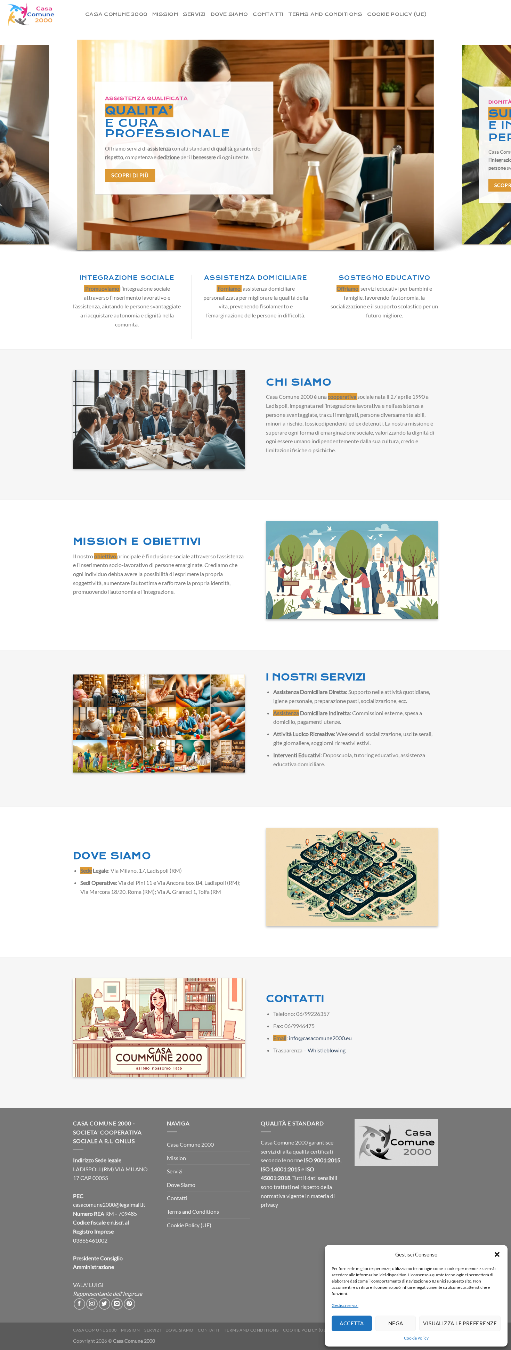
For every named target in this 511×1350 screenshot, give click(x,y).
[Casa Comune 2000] (40, 14)
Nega (395, 1323)
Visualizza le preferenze (460, 1323)
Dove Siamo (229, 14)
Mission (165, 14)
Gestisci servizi (345, 1305)
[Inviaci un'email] (117, 1304)
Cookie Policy (416, 1338)
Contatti (268, 14)
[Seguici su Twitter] (104, 1304)
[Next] (492, 146)
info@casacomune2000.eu (320, 1038)
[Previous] (19, 146)
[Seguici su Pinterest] (129, 1304)
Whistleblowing (327, 1050)
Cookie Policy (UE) (397, 14)
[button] (497, 1254)
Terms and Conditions (325, 14)
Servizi (194, 14)
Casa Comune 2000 (116, 14)
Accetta (352, 1323)
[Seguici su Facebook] (79, 1304)
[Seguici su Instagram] (92, 1304)
